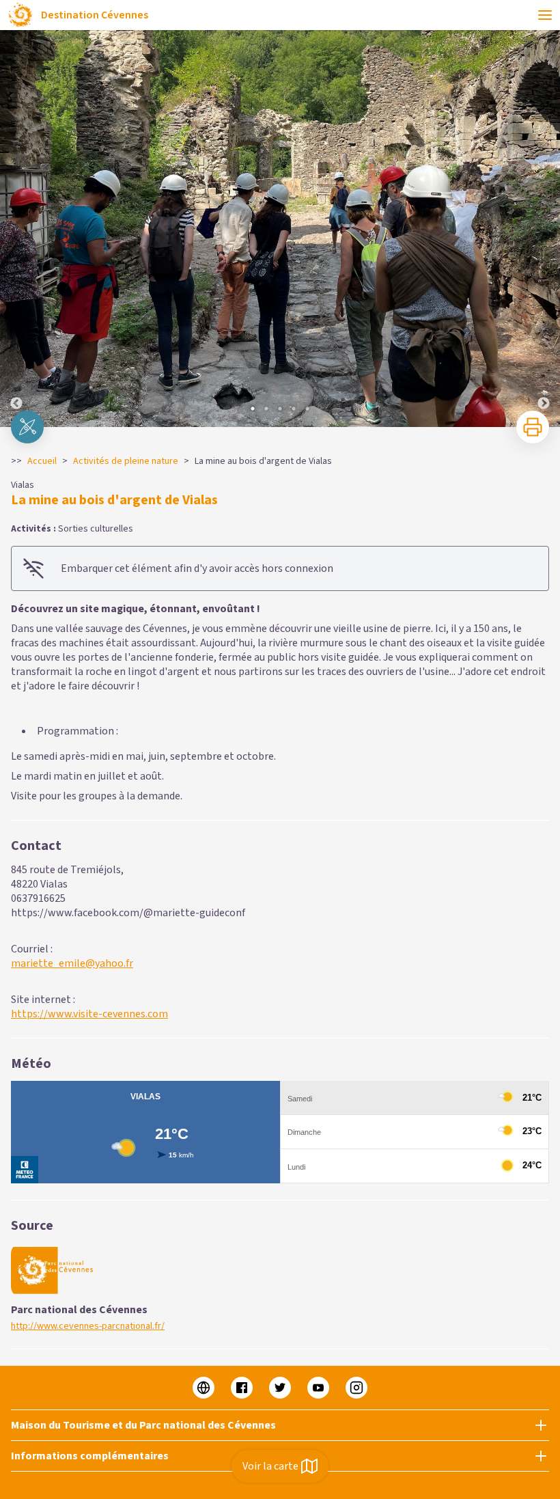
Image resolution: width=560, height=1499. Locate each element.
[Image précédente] (16, 228)
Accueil (42, 461)
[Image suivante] (543, 228)
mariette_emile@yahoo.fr (72, 963)
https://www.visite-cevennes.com (89, 1013)
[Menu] (545, 15)
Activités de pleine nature (125, 461)
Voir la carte (270, 1466)
